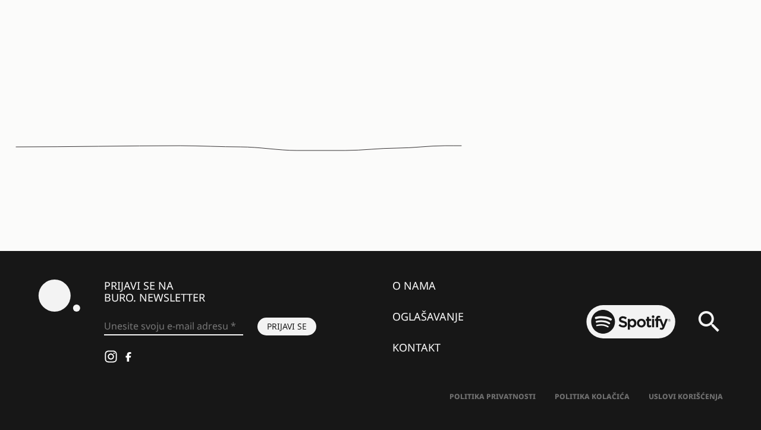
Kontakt (416, 347)
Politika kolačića (592, 396)
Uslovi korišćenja (686, 396)
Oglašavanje (428, 316)
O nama (414, 285)
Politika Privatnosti (492, 396)
